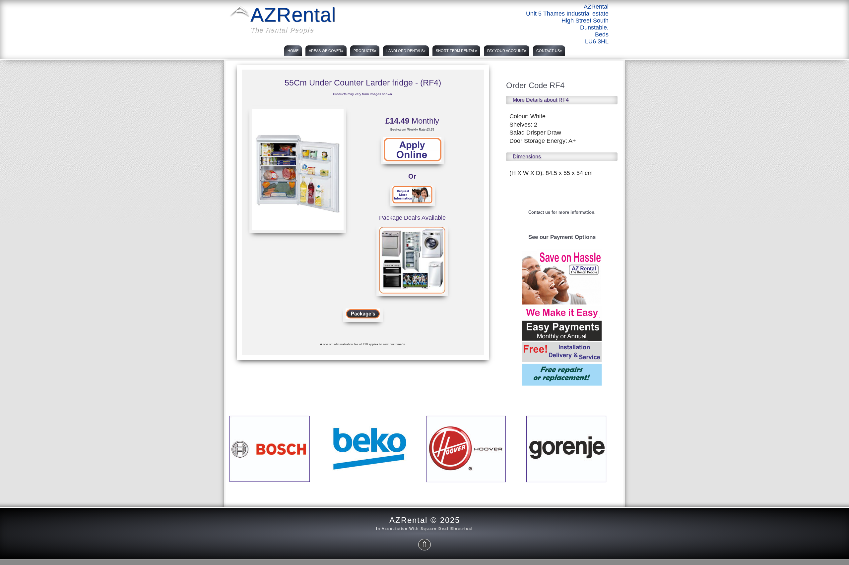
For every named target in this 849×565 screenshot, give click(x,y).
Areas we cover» (326, 51)
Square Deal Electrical (447, 529)
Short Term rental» (456, 51)
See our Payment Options (562, 237)
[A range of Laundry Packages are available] (412, 298)
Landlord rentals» (405, 51)
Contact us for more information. (562, 212)
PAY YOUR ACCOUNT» (506, 51)
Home (293, 51)
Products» (365, 51)
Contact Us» (549, 51)
